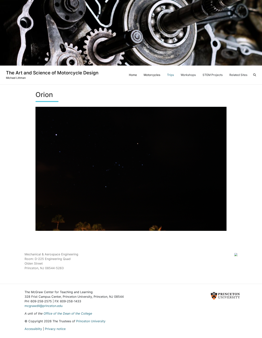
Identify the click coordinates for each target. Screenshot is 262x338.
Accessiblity (33, 329)
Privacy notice (55, 329)
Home (133, 75)
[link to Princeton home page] (179, 295)
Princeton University (90, 321)
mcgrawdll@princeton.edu (44, 306)
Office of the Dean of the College (68, 313)
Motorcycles (152, 75)
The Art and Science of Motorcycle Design (52, 73)
